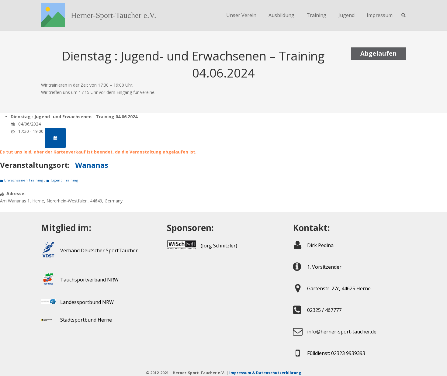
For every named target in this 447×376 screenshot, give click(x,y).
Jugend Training (64, 180)
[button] (403, 15)
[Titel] (53, 15)
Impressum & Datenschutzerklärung (265, 372)
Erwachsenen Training (23, 180)
